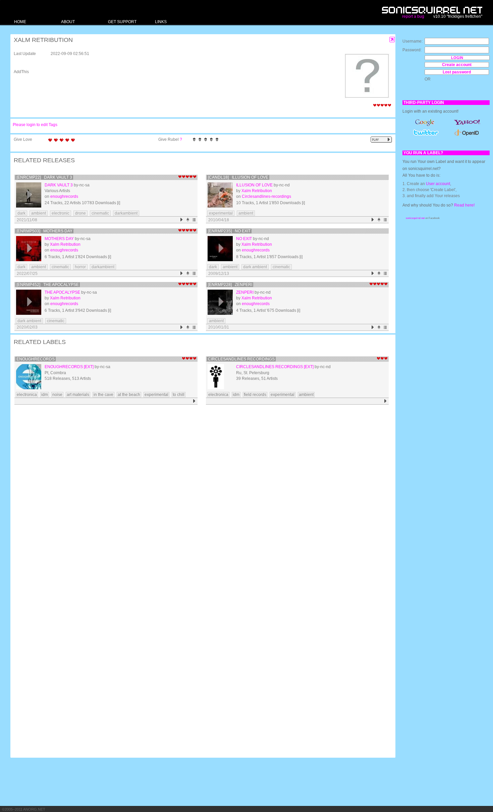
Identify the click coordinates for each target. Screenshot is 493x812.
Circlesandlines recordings (241, 359)
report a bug (413, 16)
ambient (38, 213)
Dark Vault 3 (59, 185)
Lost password (457, 72)
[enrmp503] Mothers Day (44, 231)
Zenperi (245, 292)
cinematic (100, 213)
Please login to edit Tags (35, 124)
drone (80, 213)
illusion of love (254, 185)
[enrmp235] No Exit (229, 231)
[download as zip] (188, 220)
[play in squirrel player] (28, 195)
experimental (221, 213)
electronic (60, 213)
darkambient (126, 213)
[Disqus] (199, 494)
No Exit (244, 238)
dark (21, 213)
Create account (457, 64)
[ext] (89, 366)
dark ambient (255, 267)
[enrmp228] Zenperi (230, 284)
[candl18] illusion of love (238, 177)
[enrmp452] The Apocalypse (47, 284)
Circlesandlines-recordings (266, 196)
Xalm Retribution (256, 190)
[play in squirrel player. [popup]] (381, 139)
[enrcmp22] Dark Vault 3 (44, 177)
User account (438, 183)
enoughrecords (64, 196)
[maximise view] (392, 40)
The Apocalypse (62, 292)
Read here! (464, 205)
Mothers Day (59, 238)
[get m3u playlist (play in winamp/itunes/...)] (194, 220)
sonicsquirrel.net (415, 218)
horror (80, 267)
